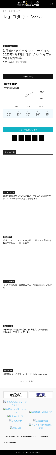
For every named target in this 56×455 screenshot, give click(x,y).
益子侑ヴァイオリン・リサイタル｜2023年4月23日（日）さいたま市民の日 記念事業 (28, 54)
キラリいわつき (8, 62)
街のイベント (8, 326)
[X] (35, 138)
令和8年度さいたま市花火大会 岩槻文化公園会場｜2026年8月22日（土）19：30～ (26, 330)
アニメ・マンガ (9, 192)
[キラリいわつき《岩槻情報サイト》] (28, 3)
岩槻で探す (7, 237)
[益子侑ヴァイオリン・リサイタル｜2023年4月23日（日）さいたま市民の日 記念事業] (28, 34)
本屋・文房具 (8, 370)
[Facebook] (14, 138)
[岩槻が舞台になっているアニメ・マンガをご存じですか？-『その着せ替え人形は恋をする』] (28, 176)
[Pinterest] (28, 138)
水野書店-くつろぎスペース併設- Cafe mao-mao (25, 374)
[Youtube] (41, 138)
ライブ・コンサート (10, 46)
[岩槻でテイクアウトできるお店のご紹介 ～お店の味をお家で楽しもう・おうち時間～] (28, 220)
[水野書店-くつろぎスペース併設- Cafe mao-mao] (28, 354)
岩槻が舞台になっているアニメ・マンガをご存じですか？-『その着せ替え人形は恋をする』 (27, 197)
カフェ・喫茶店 (9, 281)
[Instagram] (21, 138)
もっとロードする (27, 381)
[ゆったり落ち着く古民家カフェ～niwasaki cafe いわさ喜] (28, 265)
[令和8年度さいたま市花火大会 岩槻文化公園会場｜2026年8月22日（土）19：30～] (28, 309)
